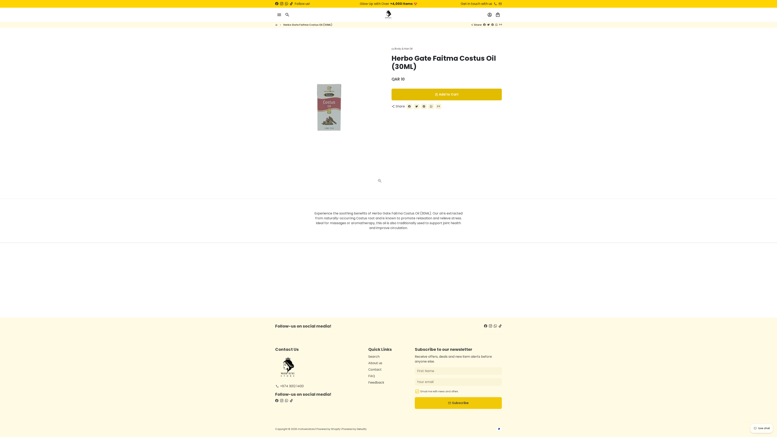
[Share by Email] (500, 25)
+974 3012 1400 (290, 386)
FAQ (371, 376)
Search (374, 356)
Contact (375, 369)
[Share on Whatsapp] (496, 25)
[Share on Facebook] (484, 25)
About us (375, 363)
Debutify (362, 429)
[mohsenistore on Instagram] (281, 3)
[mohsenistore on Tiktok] (291, 3)
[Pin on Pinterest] (492, 25)
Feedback (376, 382)
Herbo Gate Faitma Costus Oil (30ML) (307, 25)
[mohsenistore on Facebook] (276, 3)
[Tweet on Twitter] (488, 25)
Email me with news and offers (439, 391)
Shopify (335, 429)
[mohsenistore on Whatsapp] (286, 3)
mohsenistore (306, 429)
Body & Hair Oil (402, 48)
